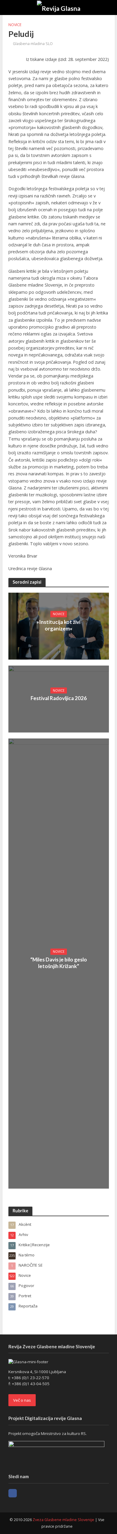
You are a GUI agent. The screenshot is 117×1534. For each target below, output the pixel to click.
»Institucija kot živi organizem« (58, 625)
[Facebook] (12, 1493)
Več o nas (22, 1400)
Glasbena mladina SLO (33, 43)
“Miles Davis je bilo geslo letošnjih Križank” (58, 962)
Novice (15, 24)
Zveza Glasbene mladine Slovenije (63, 1519)
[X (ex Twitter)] (23, 1493)
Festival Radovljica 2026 (59, 698)
